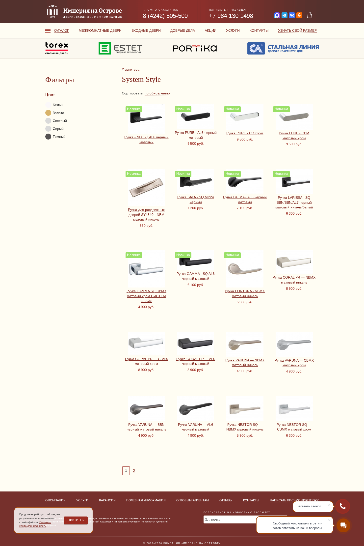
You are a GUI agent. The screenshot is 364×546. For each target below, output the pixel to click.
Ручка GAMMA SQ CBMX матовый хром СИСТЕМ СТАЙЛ (146, 296)
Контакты (259, 30)
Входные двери (146, 30)
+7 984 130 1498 (231, 15)
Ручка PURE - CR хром (244, 133)
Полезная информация (146, 500)
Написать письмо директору (294, 500)
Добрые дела (182, 30)
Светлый (60, 121)
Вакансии (107, 500)
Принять (76, 520)
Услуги (233, 30)
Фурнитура (130, 69)
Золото (58, 113)
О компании (55, 500)
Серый (58, 129)
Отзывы (226, 500)
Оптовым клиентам (192, 500)
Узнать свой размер (297, 30)
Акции (210, 30)
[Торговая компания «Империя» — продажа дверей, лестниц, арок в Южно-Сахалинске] (83, 11)
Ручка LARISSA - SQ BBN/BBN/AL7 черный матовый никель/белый (294, 202)
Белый (58, 105)
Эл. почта (212, 519)
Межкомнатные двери (100, 30)
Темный (59, 137)
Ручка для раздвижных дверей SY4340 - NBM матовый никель (146, 214)
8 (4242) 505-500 (165, 15)
